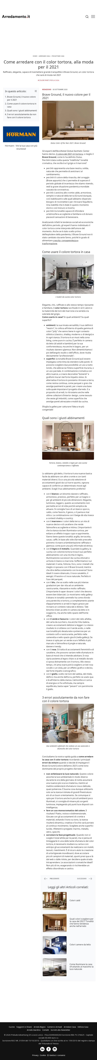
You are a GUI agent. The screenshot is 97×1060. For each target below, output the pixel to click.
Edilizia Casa (83, 1027)
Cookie (43, 1055)
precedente (54, 879)
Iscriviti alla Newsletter (60, 1030)
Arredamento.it (16, 16)
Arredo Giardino (34, 1030)
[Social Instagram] (55, 1049)
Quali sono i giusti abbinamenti (22, 110)
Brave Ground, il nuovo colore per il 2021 (21, 98)
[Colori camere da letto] (55, 945)
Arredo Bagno (39, 1027)
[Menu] (93, 16)
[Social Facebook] (48, 1049)
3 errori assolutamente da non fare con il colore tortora (21, 116)
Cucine (12, 1027)
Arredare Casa (70, 1027)
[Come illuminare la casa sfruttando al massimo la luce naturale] (55, 967)
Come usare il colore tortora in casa (21, 105)
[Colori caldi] (55, 901)
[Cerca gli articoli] (87, 16)
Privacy (35, 1055)
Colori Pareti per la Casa (49, 80)
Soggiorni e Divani (24, 1027)
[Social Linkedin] (42, 1049)
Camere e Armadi (54, 1027)
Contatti (45, 1030)
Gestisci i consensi (57, 1055)
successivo (82, 879)
